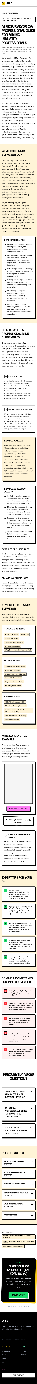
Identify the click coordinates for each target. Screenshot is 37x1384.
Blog (4, 1355)
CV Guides (6, 1351)
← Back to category (10, 13)
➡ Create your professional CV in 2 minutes (18, 820)
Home (4, 1358)
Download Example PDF (18, 809)
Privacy (24, 1351)
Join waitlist (18, 1375)
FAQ (3, 1362)
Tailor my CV (18, 1295)
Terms (23, 1355)
